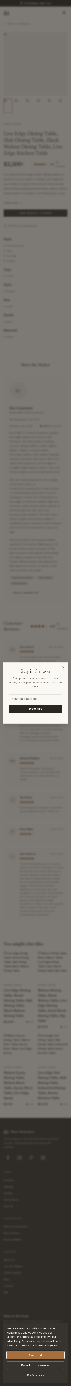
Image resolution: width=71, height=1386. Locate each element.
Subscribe (35, 708)
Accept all (35, 1355)
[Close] (63, 667)
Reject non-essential (35, 1365)
